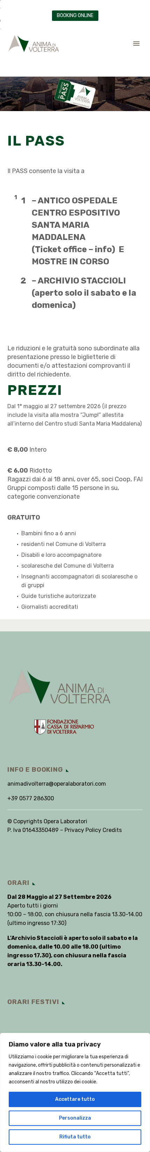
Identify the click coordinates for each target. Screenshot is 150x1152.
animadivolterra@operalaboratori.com (56, 783)
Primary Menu (136, 43)
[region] (75, 1092)
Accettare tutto (75, 1099)
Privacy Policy (83, 830)
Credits (112, 830)
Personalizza (75, 1118)
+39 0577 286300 (30, 798)
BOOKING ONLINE (75, 15)
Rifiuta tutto (75, 1137)
